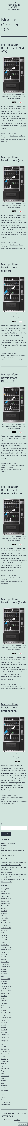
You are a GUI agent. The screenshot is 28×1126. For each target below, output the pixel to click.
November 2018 (6, 949)
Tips (2, 1083)
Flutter (3, 1056)
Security (3, 1078)
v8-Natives (4, 1090)
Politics (3, 1073)
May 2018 (4, 959)
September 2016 (6, 991)
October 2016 (5, 988)
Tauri (24, 688)
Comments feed (6, 1102)
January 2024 (5, 889)
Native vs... (4, 845)
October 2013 (5, 1034)
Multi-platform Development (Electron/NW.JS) (11, 490)
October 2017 (5, 964)
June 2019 (4, 932)
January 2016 (5, 1010)
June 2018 (4, 957)
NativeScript (5, 1061)
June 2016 (4, 998)
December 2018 (6, 947)
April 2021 (4, 908)
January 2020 (5, 920)
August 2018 (5, 952)
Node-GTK (4, 141)
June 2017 (4, 969)
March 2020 (4, 918)
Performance (4, 246)
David (3, 872)
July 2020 (4, 911)
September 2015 (6, 1017)
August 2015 (5, 1020)
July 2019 (4, 930)
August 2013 (5, 1037)
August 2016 (5, 993)
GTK (15, 139)
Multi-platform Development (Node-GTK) (14, 48)
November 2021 (6, 898)
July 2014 (4, 1030)
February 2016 (5, 1008)
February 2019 (5, 942)
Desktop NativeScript (7, 855)
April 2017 (4, 974)
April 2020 (4, 915)
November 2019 (6, 925)
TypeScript (4, 1085)
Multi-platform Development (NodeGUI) (9, 378)
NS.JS (8, 583)
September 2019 (6, 928)
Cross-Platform (14, 135)
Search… (4, 824)
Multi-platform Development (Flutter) (9, 267)
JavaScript (22, 135)
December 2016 (6, 983)
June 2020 (4, 913)
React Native (5, 1076)
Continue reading (7, 570)
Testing (3, 1080)
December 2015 (6, 1013)
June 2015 (4, 1025)
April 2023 (4, 891)
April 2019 (4, 937)
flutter (16, 359)
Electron (16, 581)
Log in (3, 1097)
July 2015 (4, 1022)
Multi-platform (21, 139)
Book (2, 1044)
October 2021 (5, 901)
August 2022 (5, 896)
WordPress (17, 1120)
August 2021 (5, 906)
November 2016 (6, 986)
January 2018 (5, 962)
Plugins (3, 1071)
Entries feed (4, 1100)
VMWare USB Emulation (8, 843)
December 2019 (6, 923)
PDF (2, 1066)
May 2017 (4, 971)
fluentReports (5, 1054)
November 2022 (6, 893)
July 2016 (4, 996)
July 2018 (4, 954)
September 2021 (6, 903)
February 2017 (5, 979)
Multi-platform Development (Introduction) (9, 707)
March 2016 (4, 1005)
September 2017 (6, 966)
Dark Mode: (22, 1124)
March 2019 (4, 940)
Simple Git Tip (5, 848)
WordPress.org (5, 1104)
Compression (5, 1049)
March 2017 (4, 976)
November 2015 (6, 1015)
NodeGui (3, 471)
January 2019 (5, 945)
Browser (3, 1046)
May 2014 (4, 1032)
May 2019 (4, 935)
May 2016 (4, 1000)
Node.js (3, 137)
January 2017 (5, 981)
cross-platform (10, 139)
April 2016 (4, 1003)
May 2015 (4, 1027)
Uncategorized (5, 1088)
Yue (24, 248)
